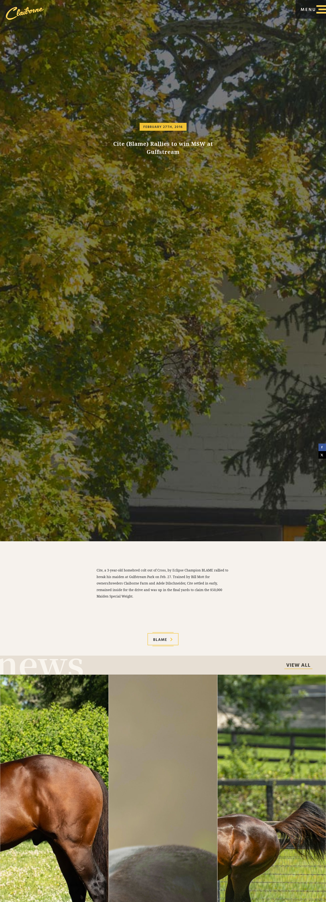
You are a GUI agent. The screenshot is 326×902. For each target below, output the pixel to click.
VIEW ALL (298, 666)
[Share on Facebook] (322, 447)
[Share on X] (322, 455)
